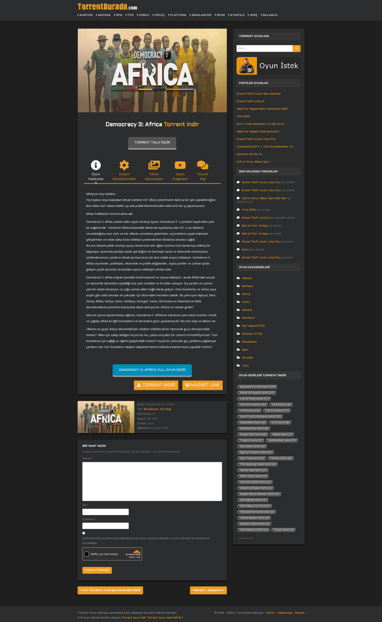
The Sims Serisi (253, 405)
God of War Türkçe (255, 226)
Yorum (87, 458)
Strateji (236, 15)
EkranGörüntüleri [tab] (154, 176)
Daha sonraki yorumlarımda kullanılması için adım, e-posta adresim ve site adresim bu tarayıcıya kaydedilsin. (145, 540)
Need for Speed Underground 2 (258, 131)
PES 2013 (243, 116)
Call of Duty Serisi (254, 399)
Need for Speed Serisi (257, 393)
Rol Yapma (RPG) (253, 326)
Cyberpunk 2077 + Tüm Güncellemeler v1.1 (265, 146)
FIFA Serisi (249, 411)
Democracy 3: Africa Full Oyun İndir (152, 369)
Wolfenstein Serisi (282, 440)
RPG (118, 15)
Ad (85, 505)
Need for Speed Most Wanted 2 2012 (262, 109)
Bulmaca (270, 15)
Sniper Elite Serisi (253, 434)
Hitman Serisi (280, 458)
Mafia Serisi (282, 434)
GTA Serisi (280, 422)
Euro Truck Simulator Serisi (260, 417)
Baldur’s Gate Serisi (254, 524)
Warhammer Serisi (254, 428)
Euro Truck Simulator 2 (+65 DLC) (260, 124)
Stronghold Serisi (253, 500)
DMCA (270, 613)
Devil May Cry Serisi (255, 506)
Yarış (253, 15)
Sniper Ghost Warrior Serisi (259, 494)
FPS (130, 15)
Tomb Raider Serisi (254, 518)
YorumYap (202, 176)
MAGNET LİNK (204, 385)
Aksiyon (86, 15)
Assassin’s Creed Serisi (257, 387)
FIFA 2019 (249, 210)
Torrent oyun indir (133, 617)
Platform (177, 15)
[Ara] (297, 48)
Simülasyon (201, 15)
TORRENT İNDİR (158, 385)
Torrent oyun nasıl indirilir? (165, 617)
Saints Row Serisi (253, 470)
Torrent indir (181, 124)
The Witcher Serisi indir (257, 512)
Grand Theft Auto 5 (250, 101)
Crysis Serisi (283, 530)
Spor (220, 15)
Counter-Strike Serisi (255, 482)
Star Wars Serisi (252, 446)
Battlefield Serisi (252, 422)
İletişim (299, 613)
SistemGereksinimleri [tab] (124, 176)
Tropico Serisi (251, 440)
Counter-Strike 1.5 (249, 154)
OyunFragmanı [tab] (180, 176)
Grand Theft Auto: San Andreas (259, 94)
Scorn (246, 249)
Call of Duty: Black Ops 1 (253, 162)
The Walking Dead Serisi (258, 464)
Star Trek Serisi (252, 458)
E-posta (89, 519)
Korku (143, 15)
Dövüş (159, 15)
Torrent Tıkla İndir (152, 142)
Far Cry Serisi (277, 411)
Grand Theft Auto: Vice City (256, 139)
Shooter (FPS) (252, 334)
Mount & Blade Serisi (256, 488)
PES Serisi (281, 405)
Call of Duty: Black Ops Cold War (264, 198)
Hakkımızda (285, 613)
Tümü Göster (246, 538)
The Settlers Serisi (254, 530)
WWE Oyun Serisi (253, 476)
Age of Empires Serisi (256, 452)
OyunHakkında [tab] (95, 176)
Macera (104, 15)
